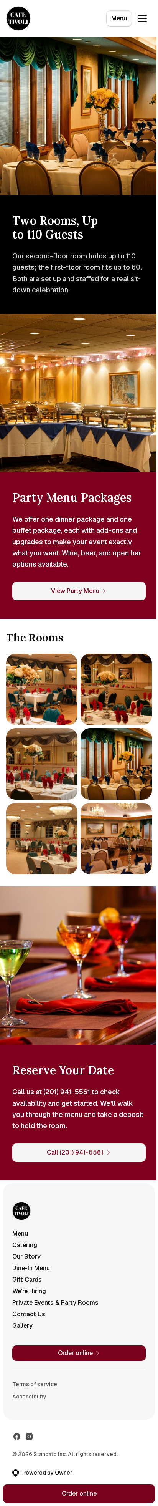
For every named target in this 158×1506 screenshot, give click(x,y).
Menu (119, 18)
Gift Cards (27, 1280)
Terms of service (34, 1384)
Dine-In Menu (31, 1268)
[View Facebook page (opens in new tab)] (16, 1436)
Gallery (22, 1326)
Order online (79, 1493)
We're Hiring (29, 1291)
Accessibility (29, 1396)
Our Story (26, 1257)
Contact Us (28, 1314)
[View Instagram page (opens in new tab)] (29, 1436)
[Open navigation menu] (142, 18)
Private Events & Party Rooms (55, 1303)
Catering (24, 1245)
